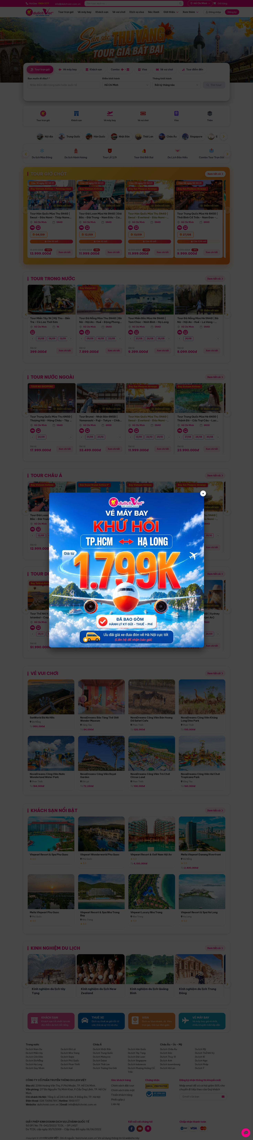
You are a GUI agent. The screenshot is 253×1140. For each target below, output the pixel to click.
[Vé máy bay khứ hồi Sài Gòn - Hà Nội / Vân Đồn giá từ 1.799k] (126, 570)
